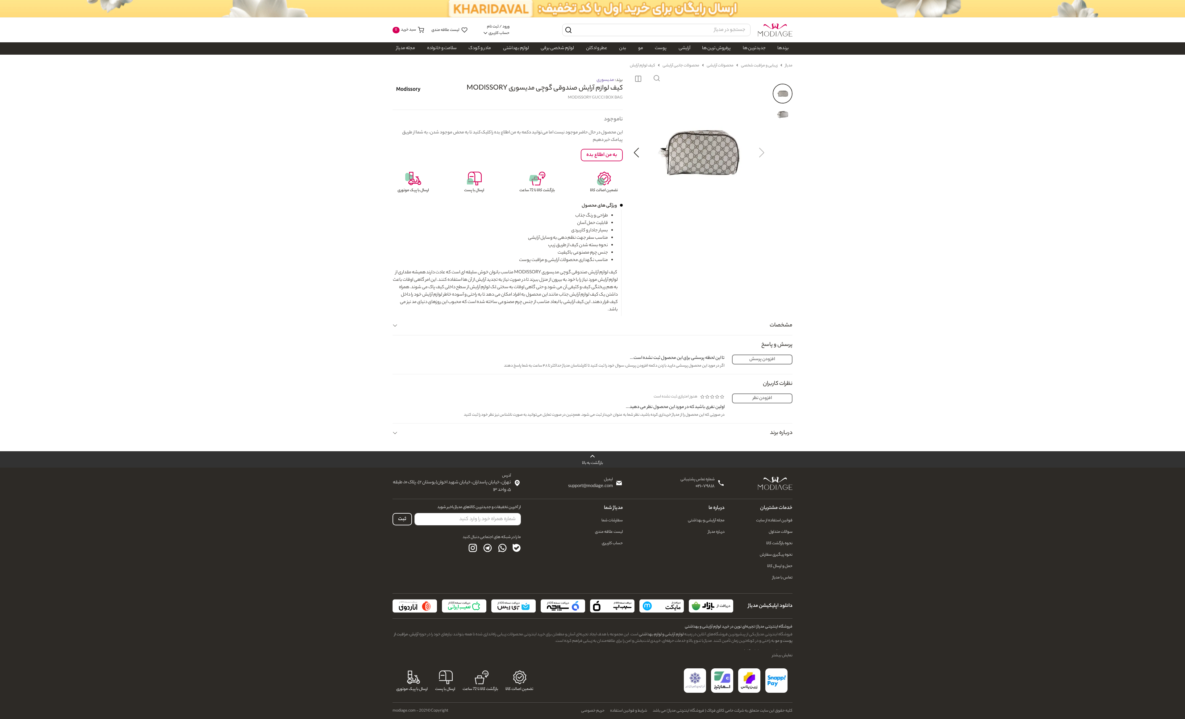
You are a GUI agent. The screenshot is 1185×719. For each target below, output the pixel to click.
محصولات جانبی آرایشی (681, 65)
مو (640, 48)
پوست (661, 48)
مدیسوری (605, 80)
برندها (783, 48)
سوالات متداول (780, 532)
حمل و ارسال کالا (779, 566)
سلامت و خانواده (442, 48)
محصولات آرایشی (720, 65)
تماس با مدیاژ (782, 577)
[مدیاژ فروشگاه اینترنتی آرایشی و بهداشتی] (775, 30)
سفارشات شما (612, 520)
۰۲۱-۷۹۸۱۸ (705, 486)
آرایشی (684, 48)
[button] (657, 79)
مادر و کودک (479, 48)
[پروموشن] (592, 8)
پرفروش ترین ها (716, 48)
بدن (622, 48)
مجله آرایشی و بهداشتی (706, 520)
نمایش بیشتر (782, 655)
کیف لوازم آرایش (642, 65)
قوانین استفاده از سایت (774, 520)
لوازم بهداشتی (516, 48)
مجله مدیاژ (405, 48)
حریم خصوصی (593, 711)
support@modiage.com (590, 486)
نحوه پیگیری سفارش (776, 555)
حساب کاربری (612, 543)
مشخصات (781, 325)
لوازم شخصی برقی (557, 48)
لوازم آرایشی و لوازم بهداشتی (661, 634)
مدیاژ (788, 65)
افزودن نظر (762, 398)
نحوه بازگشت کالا (779, 543)
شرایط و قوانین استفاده (628, 711)
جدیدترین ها (754, 48)
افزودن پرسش (762, 359)
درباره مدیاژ (716, 532)
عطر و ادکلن (596, 48)
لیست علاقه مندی (445, 30)
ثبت (402, 519)
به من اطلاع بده (601, 155)
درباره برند (781, 433)
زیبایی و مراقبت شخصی (759, 65)
